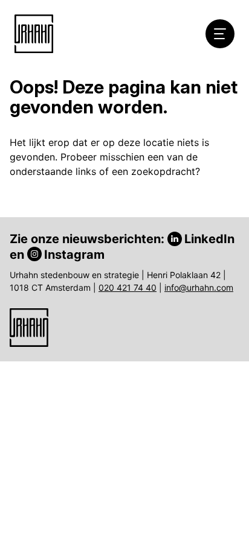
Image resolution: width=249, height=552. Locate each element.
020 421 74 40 (128, 287)
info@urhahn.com (198, 287)
